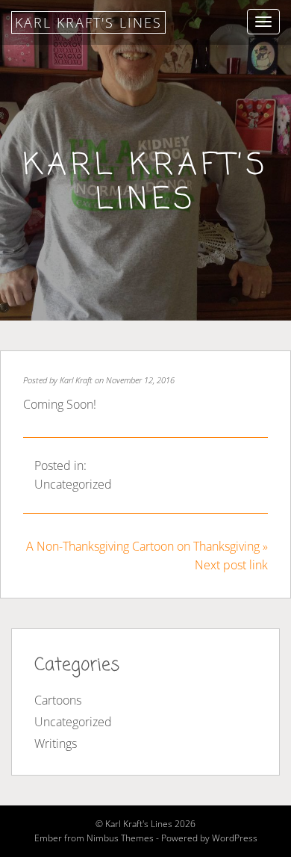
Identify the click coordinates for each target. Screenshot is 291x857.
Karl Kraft (76, 380)
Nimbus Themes (120, 838)
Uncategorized (73, 484)
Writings (55, 743)
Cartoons (57, 700)
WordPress (234, 838)
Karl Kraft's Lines (88, 22)
